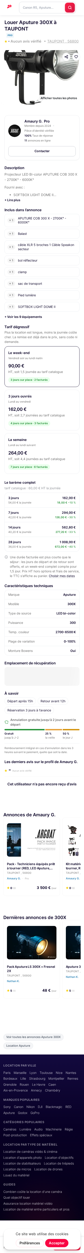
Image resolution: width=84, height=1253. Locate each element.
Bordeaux (10, 1078)
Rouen (24, 1084)
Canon (18, 1107)
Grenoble (10, 1084)
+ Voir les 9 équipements (23, 317)
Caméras (9, 1129)
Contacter (42, 151)
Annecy (36, 1090)
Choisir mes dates (62, 576)
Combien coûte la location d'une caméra (32, 1192)
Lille (23, 1078)
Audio (38, 1129)
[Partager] (66, 57)
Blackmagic (54, 1107)
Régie (69, 1129)
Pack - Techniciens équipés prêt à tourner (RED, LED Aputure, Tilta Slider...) (31, 868)
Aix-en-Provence (15, 1090)
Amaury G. (33, 121)
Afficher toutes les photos (59, 98)
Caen (52, 1084)
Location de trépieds (59, 1163)
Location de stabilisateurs (22, 1163)
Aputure (9, 1113)
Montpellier (56, 1078)
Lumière (25, 1129)
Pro (26, 878)
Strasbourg (37, 1078)
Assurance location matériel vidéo (27, 1203)
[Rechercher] (70, 7)
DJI (40, 1107)
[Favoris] (76, 57)
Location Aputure (18, 1045)
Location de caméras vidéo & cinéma (30, 1151)
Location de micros (17, 1169)
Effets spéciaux (41, 1135)
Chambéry (52, 1090)
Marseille (20, 1073)
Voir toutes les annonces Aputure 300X (33, 1037)
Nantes (71, 1073)
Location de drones (48, 1169)
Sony (7, 1107)
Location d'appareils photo (22, 1157)
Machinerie (54, 1129)
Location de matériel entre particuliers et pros (36, 1209)
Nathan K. (13, 981)
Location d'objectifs (59, 1157)
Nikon (30, 1107)
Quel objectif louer (16, 1197)
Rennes (72, 1078)
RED (68, 1107)
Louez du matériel (16, 1175)
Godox (22, 1113)
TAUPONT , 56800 (19, 872)
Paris (7, 1073)
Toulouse (46, 1073)
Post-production (15, 1135)
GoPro (34, 1113)
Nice (59, 1073)
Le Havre (38, 1084)
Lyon (33, 1073)
